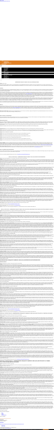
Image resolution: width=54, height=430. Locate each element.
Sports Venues (4, 63)
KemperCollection (6, 70)
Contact (3, 80)
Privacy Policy (46, 429)
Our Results (4, 78)
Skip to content (2, 0)
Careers (2, 413)
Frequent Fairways (6, 73)
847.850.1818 (1, 422)
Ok (43, 429)
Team (4, 71)
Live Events (4, 64)
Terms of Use (3, 425)
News (2, 79)
